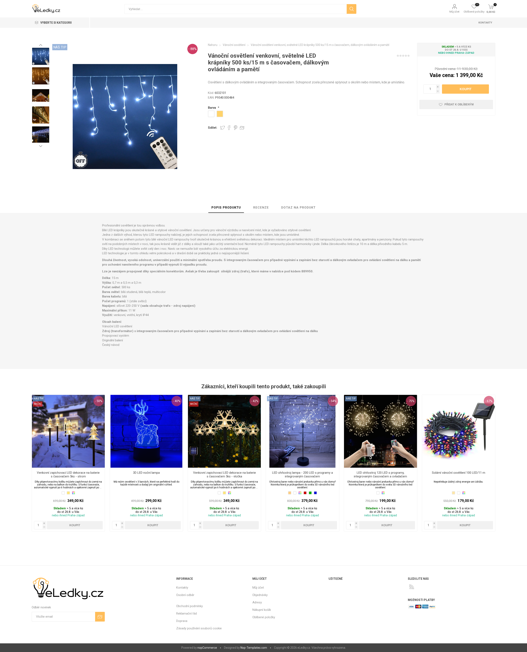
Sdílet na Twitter (222, 127)
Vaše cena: (442, 75)
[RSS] (411, 586)
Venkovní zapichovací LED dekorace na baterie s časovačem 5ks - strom (68, 474)
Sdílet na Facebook (229, 127)
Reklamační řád (186, 613)
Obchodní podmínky (189, 606)
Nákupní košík (261, 610)
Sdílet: (212, 127)
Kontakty (182, 587)
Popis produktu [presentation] (226, 207)
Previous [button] (41, 45)
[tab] (226, 208)
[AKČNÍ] (38, 398)
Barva (212, 108)
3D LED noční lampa (146, 473)
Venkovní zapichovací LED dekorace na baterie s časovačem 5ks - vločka (224, 474)
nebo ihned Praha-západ (456, 52)
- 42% (254, 401)
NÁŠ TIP (59, 47)
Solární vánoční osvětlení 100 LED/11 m (458, 473)
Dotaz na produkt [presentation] (298, 207)
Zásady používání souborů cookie (199, 628)
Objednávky (260, 595)
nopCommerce (207, 647)
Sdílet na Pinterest (235, 127)
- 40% (176, 401)
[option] (41, 56)
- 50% (98, 401)
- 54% (332, 401)
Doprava (181, 621)
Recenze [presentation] (261, 207)
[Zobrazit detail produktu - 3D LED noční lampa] (146, 431)
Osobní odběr (185, 595)
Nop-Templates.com (253, 647)
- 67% (488, 401)
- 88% (192, 49)
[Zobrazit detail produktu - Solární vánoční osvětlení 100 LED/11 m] (458, 431)
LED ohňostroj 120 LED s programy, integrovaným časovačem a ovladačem (380, 474)
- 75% (410, 401)
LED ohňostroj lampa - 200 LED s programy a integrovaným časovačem (302, 474)
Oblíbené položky (263, 617)
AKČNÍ (38, 403)
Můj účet (454, 11)
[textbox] (235, 9)
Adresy (257, 602)
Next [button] (41, 146)
